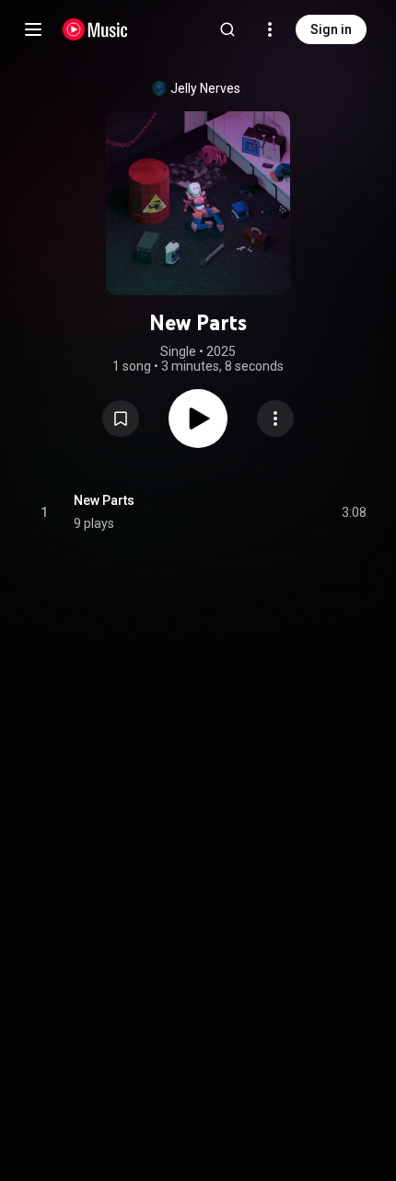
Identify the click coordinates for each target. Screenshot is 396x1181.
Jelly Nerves (205, 88)
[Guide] (33, 29)
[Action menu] (275, 418)
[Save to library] (121, 418)
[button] (120, 418)
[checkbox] (354, 512)
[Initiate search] (227, 29)
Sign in (331, 29)
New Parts (104, 500)
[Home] (95, 29)
